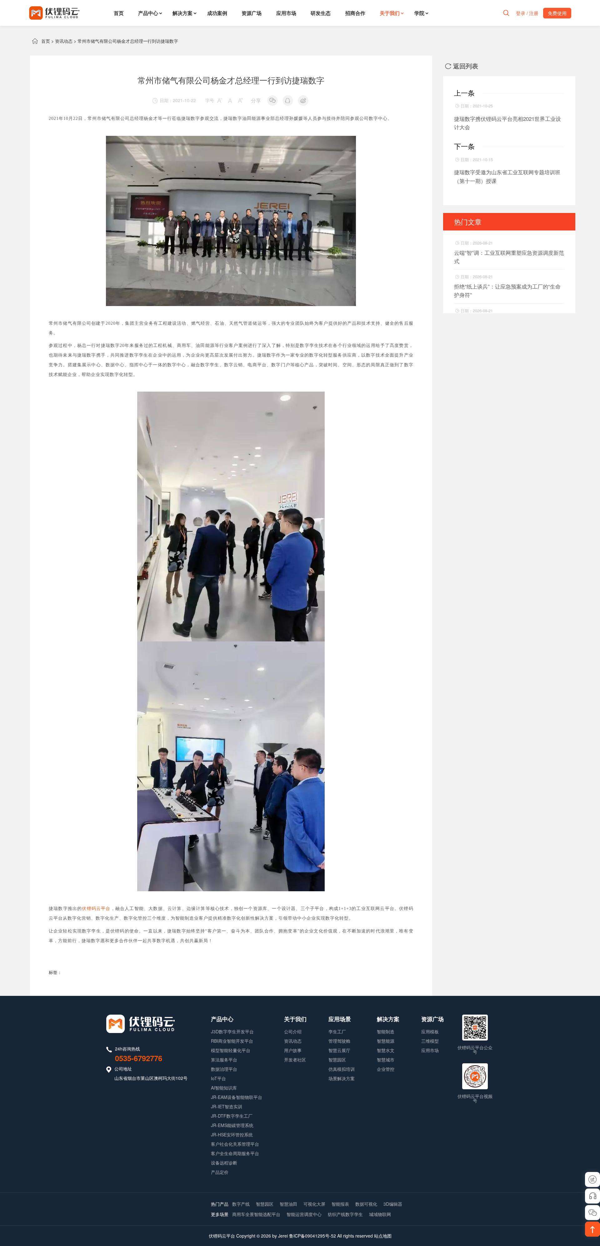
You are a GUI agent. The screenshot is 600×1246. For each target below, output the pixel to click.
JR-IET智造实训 (226, 1106)
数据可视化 (366, 1204)
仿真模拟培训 (341, 1069)
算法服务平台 (224, 1059)
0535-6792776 (138, 1058)
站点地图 (383, 1236)
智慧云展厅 (339, 1050)
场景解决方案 (341, 1078)
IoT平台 (218, 1078)
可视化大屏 (314, 1204)
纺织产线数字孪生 (345, 1214)
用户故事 (293, 1050)
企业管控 (385, 1069)
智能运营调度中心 (304, 1214)
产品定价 (219, 1172)
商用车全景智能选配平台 (256, 1214)
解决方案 (182, 13)
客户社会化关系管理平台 (235, 1144)
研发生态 (321, 13)
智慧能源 (385, 1041)
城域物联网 (380, 1214)
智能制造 (385, 1031)
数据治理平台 (224, 1069)
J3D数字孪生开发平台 (232, 1031)
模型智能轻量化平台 (230, 1050)
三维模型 (430, 1041)
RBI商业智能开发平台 (232, 1041)
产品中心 (148, 13)
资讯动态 (63, 41)
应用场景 (339, 1019)
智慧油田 (288, 1204)
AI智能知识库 (224, 1088)
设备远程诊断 (224, 1162)
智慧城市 (385, 1059)
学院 (419, 13)
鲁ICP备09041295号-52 (312, 1236)
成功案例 (217, 13)
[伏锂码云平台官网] (54, 13)
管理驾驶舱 (339, 1041)
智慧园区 (337, 1059)
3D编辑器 (392, 1204)
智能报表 (340, 1204)
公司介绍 (293, 1031)
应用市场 (286, 13)
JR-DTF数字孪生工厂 (231, 1116)
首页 (119, 13)
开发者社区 (295, 1059)
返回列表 (461, 65)
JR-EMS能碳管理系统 (232, 1125)
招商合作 (355, 13)
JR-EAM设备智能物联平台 (236, 1097)
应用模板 (430, 1031)
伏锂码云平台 (96, 908)
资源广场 (252, 13)
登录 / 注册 (527, 13)
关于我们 (390, 13)
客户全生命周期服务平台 (235, 1153)
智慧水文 (385, 1050)
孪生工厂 (337, 1031)
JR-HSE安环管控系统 (232, 1134)
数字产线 (241, 1204)
